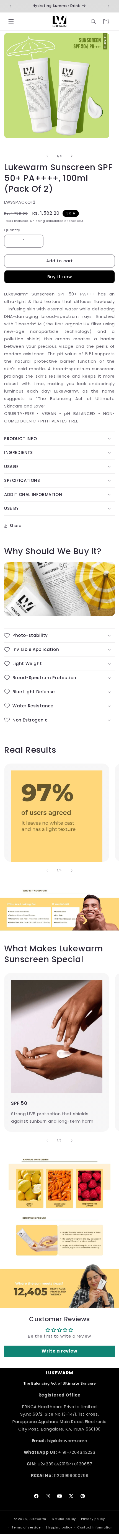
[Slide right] (72, 156)
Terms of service (26, 1527)
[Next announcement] (109, 6)
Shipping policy (59, 1527)
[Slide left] (47, 156)
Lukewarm (37, 1519)
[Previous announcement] (10, 6)
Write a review (59, 1351)
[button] (11, 21)
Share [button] (16, 525)
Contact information (94, 1527)
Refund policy (64, 1519)
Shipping (37, 221)
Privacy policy (93, 1519)
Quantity (12, 230)
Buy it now (59, 277)
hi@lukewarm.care (67, 1441)
